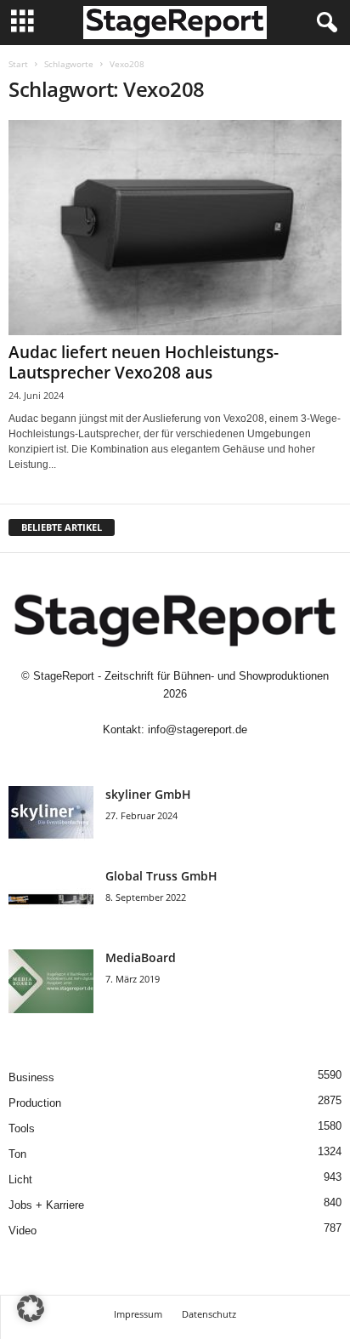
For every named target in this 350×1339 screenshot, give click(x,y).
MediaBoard (140, 957)
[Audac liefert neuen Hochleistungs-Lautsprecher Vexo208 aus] (175, 227)
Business (31, 1077)
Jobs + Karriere (46, 1205)
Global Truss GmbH (161, 876)
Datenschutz (209, 1314)
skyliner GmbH (148, 794)
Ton (17, 1154)
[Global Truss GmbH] (50, 900)
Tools (21, 1128)
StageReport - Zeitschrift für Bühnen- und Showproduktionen (181, 676)
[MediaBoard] (50, 981)
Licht (20, 1179)
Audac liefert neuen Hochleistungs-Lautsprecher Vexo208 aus (143, 362)
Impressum (138, 1314)
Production (34, 1103)
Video (22, 1230)
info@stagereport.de (197, 729)
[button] (30, 1308)
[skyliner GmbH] (50, 818)
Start (18, 64)
